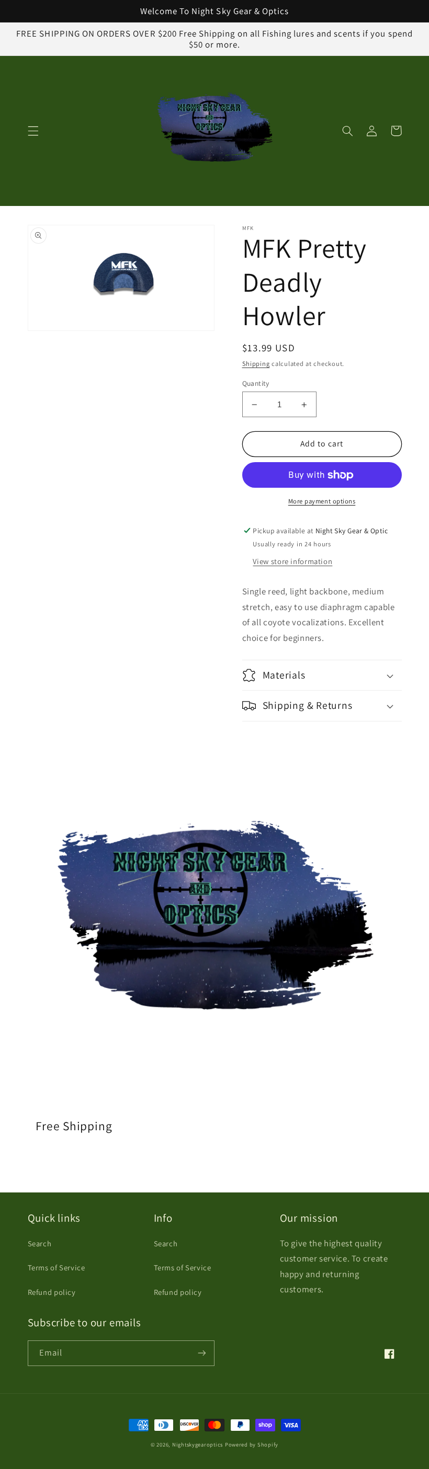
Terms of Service (56, 1267)
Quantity (255, 383)
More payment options (322, 501)
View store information (292, 561)
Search (40, 1243)
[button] (33, 131)
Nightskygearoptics (197, 1444)
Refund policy (52, 1292)
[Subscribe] (202, 1353)
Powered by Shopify (251, 1444)
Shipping (256, 363)
